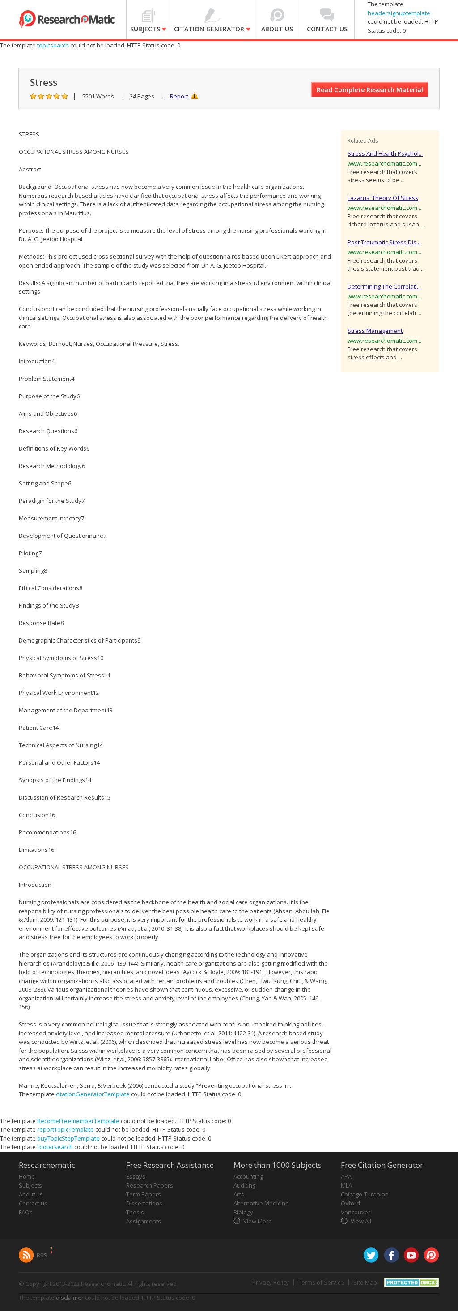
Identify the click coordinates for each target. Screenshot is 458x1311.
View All (361, 1221)
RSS (42, 1255)
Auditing (244, 1185)
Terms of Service (321, 1282)
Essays (135, 1176)
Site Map (365, 1282)
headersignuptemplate (399, 13)
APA (346, 1176)
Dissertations (144, 1203)
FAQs (26, 1212)
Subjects (30, 1185)
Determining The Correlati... (384, 286)
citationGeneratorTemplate (93, 1094)
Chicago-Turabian (365, 1194)
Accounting (248, 1176)
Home (27, 1176)
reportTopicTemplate (65, 1129)
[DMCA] (411, 1281)
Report (179, 96)
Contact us (33, 1203)
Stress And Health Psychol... (385, 153)
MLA (346, 1185)
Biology (243, 1212)
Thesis (135, 1212)
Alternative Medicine (261, 1203)
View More (257, 1221)
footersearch (55, 1147)
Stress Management (375, 331)
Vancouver (355, 1212)
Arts (238, 1194)
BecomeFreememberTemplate (78, 1121)
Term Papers (143, 1194)
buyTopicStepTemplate (68, 1138)
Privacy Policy (270, 1282)
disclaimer (70, 1298)
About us (31, 1194)
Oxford (350, 1203)
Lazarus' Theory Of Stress (383, 198)
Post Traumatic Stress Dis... (384, 242)
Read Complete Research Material (370, 89)
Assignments (143, 1221)
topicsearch (53, 45)
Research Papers (149, 1185)
